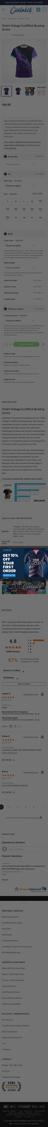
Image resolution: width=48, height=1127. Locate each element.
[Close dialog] (47, 549)
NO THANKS (6, 578)
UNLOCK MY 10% (9, 575)
